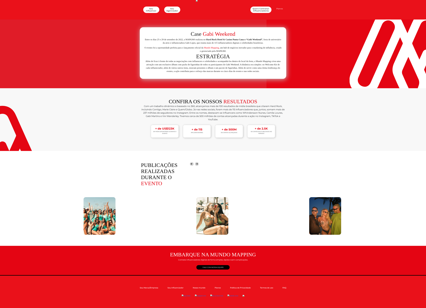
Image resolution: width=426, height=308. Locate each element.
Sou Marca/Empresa (149, 288)
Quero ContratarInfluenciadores (261, 10)
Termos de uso (266, 288)
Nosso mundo (199, 288)
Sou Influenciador (175, 288)
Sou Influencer (151, 10)
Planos (279, 9)
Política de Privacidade (240, 288)
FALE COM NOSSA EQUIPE (213, 267)
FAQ (284, 288)
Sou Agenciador (172, 10)
